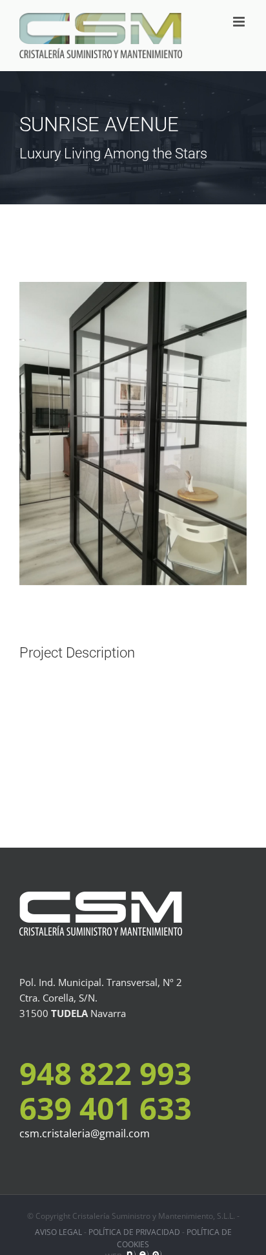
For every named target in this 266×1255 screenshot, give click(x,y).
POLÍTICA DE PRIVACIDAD (134, 1232)
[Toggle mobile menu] (240, 21)
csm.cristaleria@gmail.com (84, 1133)
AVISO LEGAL (58, 1232)
